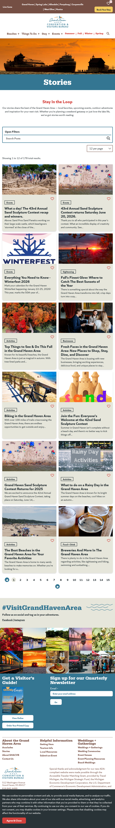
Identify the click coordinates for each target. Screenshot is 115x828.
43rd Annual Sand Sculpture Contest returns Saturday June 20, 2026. (83, 212)
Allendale (53, 4)
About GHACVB (10, 755)
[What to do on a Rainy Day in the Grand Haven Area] (86, 456)
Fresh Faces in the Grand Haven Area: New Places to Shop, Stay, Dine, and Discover (84, 350)
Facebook (7, 619)
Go (56, 702)
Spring (99, 33)
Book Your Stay (104, 9)
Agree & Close (14, 820)
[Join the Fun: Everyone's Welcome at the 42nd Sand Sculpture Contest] (86, 387)
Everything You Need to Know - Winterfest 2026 (27, 279)
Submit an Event (48, 755)
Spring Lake (41, 4)
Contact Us (8, 758)
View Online (22, 718)
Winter (89, 33)
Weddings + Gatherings (90, 747)
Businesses (68, 340)
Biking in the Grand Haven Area (27, 415)
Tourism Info (46, 748)
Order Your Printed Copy (18, 725)
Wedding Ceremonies (89, 751)
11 (81, 580)
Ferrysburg (65, 4)
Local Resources (48, 751)
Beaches (12, 33)
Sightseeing (68, 271)
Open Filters (12, 131)
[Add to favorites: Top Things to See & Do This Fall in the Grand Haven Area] (52, 337)
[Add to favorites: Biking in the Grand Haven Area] (52, 406)
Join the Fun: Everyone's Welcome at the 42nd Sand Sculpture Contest (81, 419)
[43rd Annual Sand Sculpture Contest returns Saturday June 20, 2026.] (86, 179)
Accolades (7, 747)
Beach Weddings (86, 762)
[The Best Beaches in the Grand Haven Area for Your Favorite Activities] (29, 521)
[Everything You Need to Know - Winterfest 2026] (29, 248)
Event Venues (85, 755)
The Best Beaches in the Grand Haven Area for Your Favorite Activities (24, 553)
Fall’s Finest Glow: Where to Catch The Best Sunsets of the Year (82, 281)
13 (94, 580)
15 (108, 580)
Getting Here (47, 744)
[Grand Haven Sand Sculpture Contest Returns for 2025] (29, 456)
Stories (6, 751)
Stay (44, 33)
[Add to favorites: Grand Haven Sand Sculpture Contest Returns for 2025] (52, 475)
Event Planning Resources (91, 758)
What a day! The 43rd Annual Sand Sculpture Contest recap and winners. (26, 212)
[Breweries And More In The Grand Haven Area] (86, 521)
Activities (10, 340)
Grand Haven (28, 4)
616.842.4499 (9, 788)
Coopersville (77, 4)
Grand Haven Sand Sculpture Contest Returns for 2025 (25, 486)
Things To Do (29, 33)
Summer (70, 33)
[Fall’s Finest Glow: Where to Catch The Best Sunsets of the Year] (86, 248)
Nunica (59, 9)
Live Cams (7, 6)
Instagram (19, 619)
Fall (80, 33)
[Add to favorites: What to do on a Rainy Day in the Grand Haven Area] (109, 475)
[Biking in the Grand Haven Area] (29, 387)
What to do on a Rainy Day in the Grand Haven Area (85, 486)
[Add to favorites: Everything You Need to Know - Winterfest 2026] (52, 268)
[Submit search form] (108, 138)
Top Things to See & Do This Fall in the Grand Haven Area (28, 348)
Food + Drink (69, 544)
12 (87, 580)
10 (74, 580)
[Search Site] (108, 33)
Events (56, 33)
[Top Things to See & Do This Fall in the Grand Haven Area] (29, 318)
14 (101, 580)
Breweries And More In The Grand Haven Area (81, 551)
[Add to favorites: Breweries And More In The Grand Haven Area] (109, 540)
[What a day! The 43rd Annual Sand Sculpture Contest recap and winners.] (29, 179)
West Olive (49, 9)
